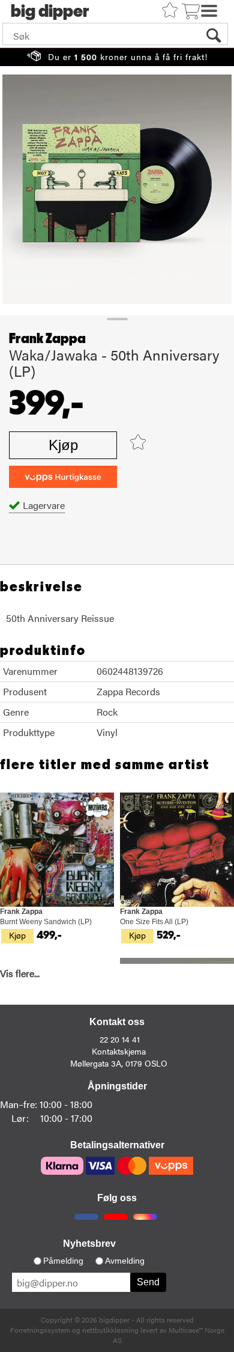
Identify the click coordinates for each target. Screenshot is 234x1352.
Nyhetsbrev (89, 1243)
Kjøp (63, 445)
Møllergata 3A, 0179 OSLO (118, 1063)
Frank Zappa (47, 339)
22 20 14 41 (120, 1039)
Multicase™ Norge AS (168, 1334)
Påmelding (63, 1260)
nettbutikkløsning (110, 1329)
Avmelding (125, 1260)
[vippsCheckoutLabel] (63, 477)
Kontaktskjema (119, 1051)
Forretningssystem (40, 1329)
